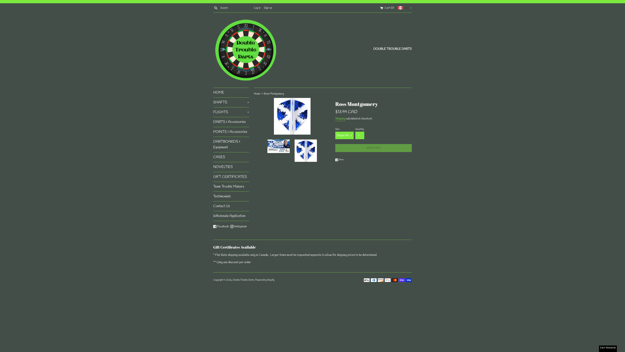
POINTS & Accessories (230, 131)
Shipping (340, 119)
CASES (219, 157)
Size (337, 129)
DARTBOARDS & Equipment (226, 144)
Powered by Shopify (264, 280)
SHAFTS (231, 102)
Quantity (359, 129)
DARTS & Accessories (229, 121)
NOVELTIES (223, 166)
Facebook (223, 226)
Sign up (268, 8)
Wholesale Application (229, 215)
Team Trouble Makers (228, 186)
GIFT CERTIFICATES (230, 176)
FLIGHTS (231, 112)
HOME (218, 92)
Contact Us (221, 206)
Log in (257, 8)
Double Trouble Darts (243, 280)
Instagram (240, 226)
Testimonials (222, 196)
